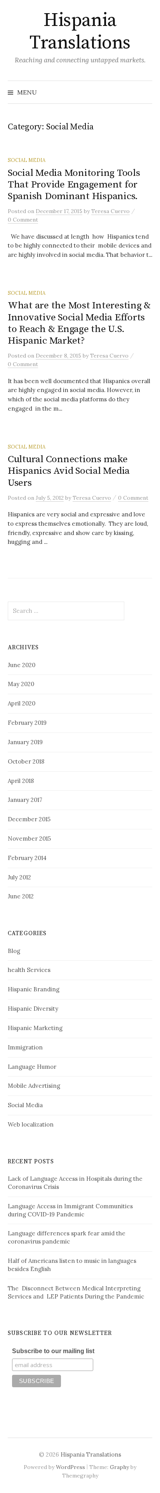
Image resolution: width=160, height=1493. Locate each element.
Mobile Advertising (34, 1085)
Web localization (31, 1124)
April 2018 (21, 780)
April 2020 (21, 703)
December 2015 (29, 819)
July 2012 (19, 877)
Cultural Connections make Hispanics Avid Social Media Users (69, 470)
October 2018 (26, 761)
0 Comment (23, 219)
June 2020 (21, 665)
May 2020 (21, 684)
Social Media (26, 160)
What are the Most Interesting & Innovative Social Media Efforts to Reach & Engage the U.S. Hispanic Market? (79, 323)
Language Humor (32, 1066)
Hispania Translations (80, 32)
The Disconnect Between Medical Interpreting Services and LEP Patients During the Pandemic (76, 1292)
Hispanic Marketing (35, 1028)
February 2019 (27, 722)
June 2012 (21, 896)
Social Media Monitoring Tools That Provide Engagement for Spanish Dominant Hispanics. (74, 184)
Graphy (119, 1467)
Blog (14, 951)
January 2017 (25, 799)
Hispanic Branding (33, 989)
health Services (29, 970)
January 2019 (25, 742)
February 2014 (27, 858)
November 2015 (29, 838)
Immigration (25, 1047)
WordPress (70, 1467)
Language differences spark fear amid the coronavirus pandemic (66, 1237)
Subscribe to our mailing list (53, 1351)
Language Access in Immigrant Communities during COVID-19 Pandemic (70, 1210)
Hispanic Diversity (33, 1008)
